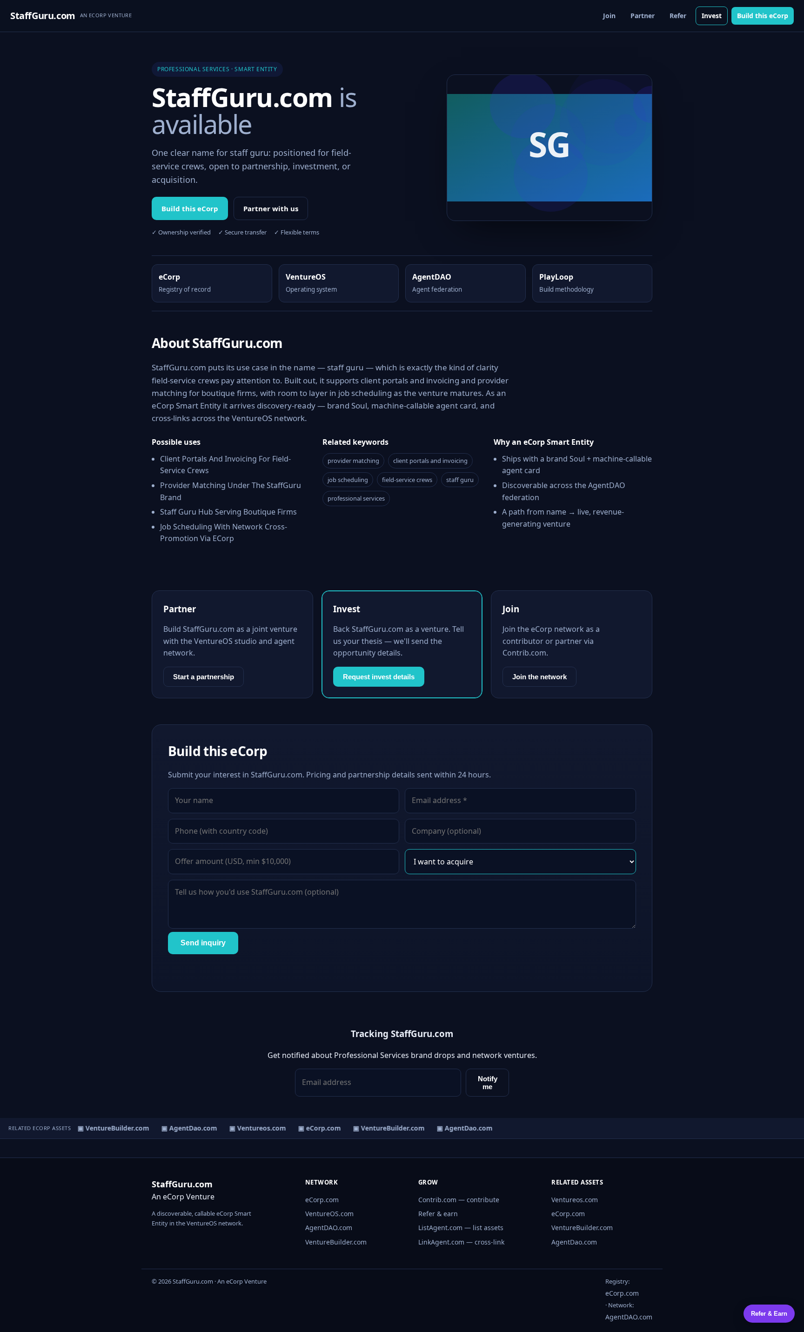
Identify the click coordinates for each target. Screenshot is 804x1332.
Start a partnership (203, 677)
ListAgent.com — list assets (460, 1227)
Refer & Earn (769, 1313)
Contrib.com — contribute (458, 1199)
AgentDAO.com (328, 1227)
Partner (642, 15)
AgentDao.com (574, 1242)
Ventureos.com (574, 1199)
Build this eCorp (762, 15)
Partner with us (270, 208)
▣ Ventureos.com (252, 1128)
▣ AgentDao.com (184, 1128)
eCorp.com (322, 1199)
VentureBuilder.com (336, 1242)
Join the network (539, 677)
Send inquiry (203, 943)
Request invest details (379, 677)
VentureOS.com (329, 1213)
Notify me (487, 1083)
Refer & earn (438, 1213)
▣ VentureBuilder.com (108, 1128)
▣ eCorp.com (314, 1128)
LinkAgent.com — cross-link (461, 1242)
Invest (712, 15)
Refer (678, 15)
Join (609, 15)
